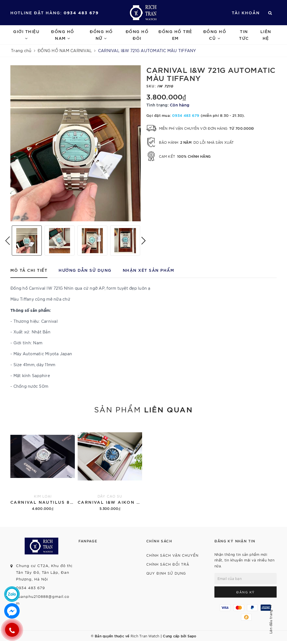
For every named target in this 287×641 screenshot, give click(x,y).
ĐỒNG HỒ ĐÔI (137, 35)
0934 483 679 (81, 12)
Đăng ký (245, 592)
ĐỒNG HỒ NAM (62, 35)
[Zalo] (12, 594)
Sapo (192, 635)
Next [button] (143, 240)
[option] (75, 143)
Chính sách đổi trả (167, 564)
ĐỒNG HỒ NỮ (101, 35)
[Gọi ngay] (12, 630)
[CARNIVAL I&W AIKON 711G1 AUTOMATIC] (110, 466)
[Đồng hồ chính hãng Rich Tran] (143, 12)
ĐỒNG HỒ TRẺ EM (175, 35)
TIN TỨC (244, 35)
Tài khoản (246, 12)
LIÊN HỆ (265, 35)
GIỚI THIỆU (26, 31)
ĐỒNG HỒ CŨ (214, 35)
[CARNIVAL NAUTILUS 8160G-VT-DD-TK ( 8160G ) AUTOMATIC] (42, 466)
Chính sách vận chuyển (172, 555)
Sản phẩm (143, 409)
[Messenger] (12, 611)
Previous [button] (7, 240)
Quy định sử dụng (166, 573)
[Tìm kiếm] (270, 12)
